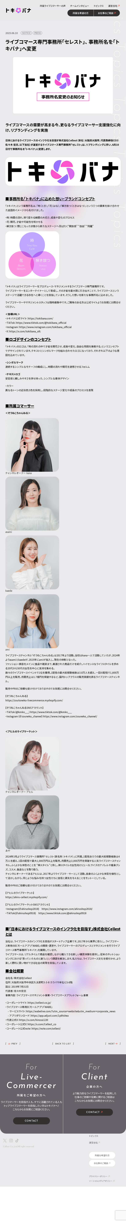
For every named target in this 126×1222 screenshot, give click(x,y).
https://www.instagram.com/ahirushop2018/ (67, 909)
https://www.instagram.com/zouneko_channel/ (70, 716)
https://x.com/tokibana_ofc (25, 331)
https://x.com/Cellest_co (42, 1024)
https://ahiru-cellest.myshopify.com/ (26, 897)
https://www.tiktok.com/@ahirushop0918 (62, 913)
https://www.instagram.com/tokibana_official (45, 327)
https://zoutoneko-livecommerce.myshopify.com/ (34, 700)
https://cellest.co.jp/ (39, 1002)
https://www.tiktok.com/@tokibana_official (41, 322)
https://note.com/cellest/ (46, 1028)
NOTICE (26, 33)
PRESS (37, 33)
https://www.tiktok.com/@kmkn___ (51, 712)
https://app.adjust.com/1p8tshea (50, 1015)
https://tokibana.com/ (40, 318)
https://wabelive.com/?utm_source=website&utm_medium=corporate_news (70, 1011)
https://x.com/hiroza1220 (33, 1020)
